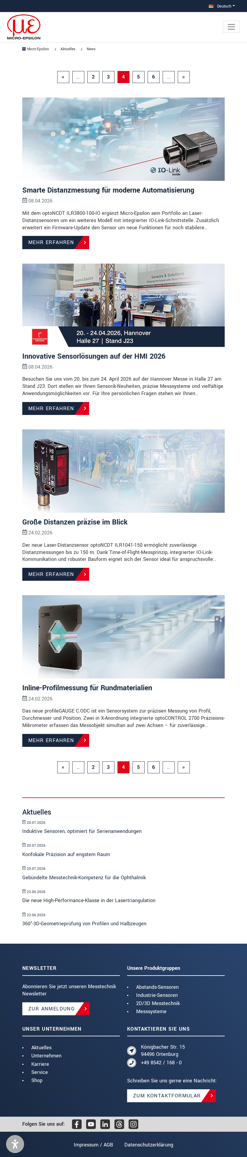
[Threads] (119, 1124)
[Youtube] (91, 1124)
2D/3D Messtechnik (158, 1003)
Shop (36, 1080)
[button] (15, 1144)
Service (39, 1072)
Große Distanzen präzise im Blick (75, 522)
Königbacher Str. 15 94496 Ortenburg (163, 1051)
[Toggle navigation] (231, 27)
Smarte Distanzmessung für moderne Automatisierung (108, 190)
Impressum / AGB (93, 1144)
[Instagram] (133, 1124)
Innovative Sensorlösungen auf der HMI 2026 (93, 356)
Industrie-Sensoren (157, 995)
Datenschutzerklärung (148, 1144)
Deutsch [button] (223, 6)
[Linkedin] (105, 1124)
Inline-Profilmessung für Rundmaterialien (87, 688)
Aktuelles (41, 1047)
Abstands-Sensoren (157, 987)
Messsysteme (151, 1011)
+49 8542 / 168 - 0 (161, 1062)
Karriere (40, 1064)
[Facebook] (77, 1124)
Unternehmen (46, 1056)
